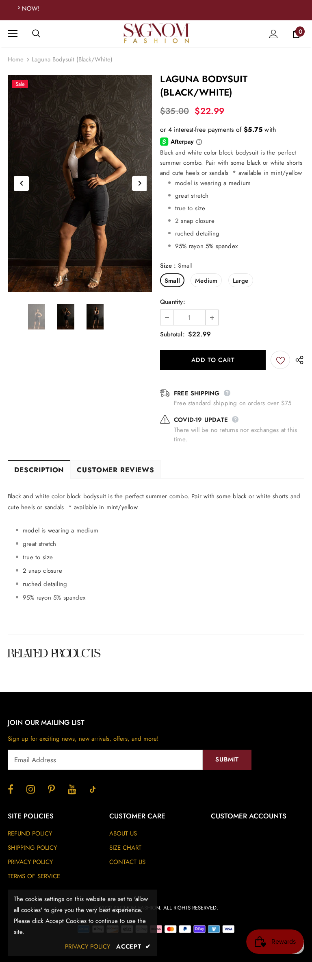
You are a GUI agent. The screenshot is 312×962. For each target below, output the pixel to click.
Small (172, 280)
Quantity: (172, 301)
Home (16, 59)
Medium (206, 280)
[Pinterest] (51, 789)
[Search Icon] (44, 34)
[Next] (139, 183)
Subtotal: (172, 334)
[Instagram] (30, 789)
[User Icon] (273, 34)
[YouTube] (72, 789)
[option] (80, 183)
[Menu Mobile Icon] (12, 34)
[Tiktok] (92, 789)
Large (241, 280)
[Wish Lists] (280, 360)
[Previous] (21, 183)
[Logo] (157, 33)
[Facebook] (10, 789)
